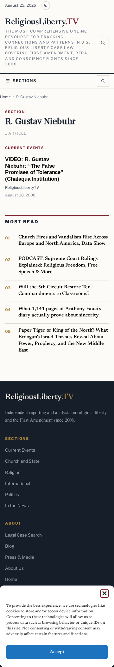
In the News (17, 505)
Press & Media (19, 557)
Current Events (24, 148)
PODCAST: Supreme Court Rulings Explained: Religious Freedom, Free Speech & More (58, 265)
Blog (9, 546)
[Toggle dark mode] (45, 5)
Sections (24, 80)
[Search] (103, 43)
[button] (104, 593)
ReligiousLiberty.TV (22, 187)
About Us (14, 568)
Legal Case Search (23, 535)
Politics (12, 494)
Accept (57, 652)
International (17, 483)
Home (5, 97)
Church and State (22, 461)
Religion (13, 472)
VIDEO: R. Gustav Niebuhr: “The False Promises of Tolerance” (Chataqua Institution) (34, 169)
